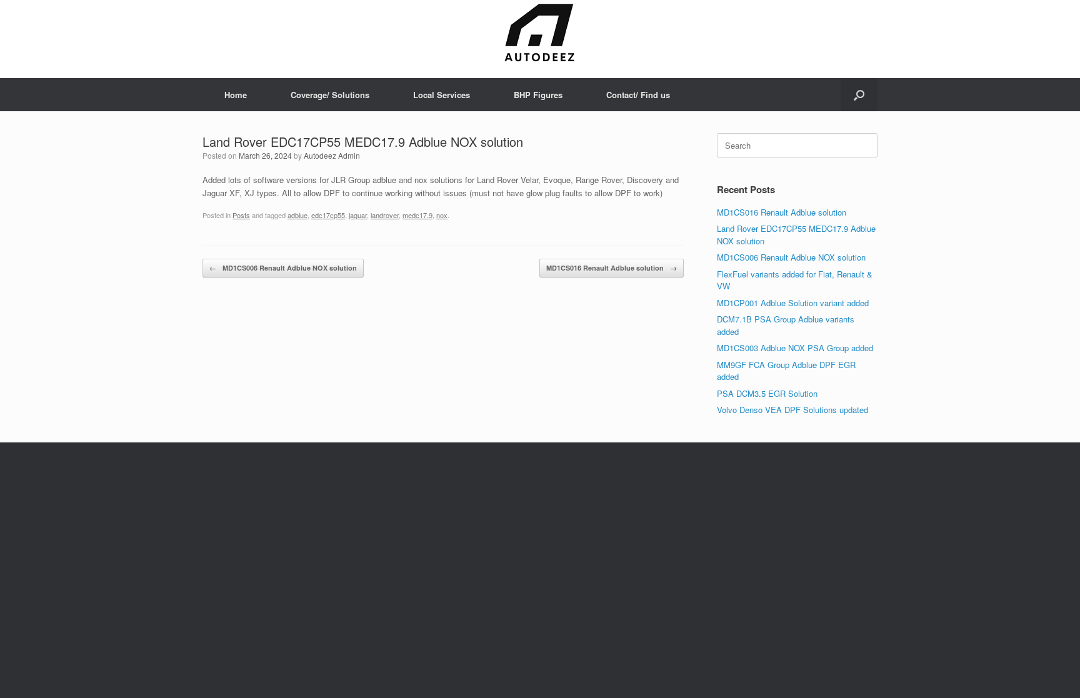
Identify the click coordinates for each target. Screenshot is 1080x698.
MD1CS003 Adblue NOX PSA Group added (795, 348)
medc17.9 (417, 215)
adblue (298, 215)
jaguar (358, 215)
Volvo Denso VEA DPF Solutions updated (792, 410)
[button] (859, 94)
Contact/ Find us (638, 95)
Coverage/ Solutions (330, 95)
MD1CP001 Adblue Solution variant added (793, 303)
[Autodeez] (540, 33)
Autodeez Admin (332, 155)
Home (235, 95)
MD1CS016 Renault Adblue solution (611, 267)
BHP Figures (538, 95)
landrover (385, 215)
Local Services (441, 95)
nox (442, 215)
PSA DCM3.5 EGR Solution (767, 393)
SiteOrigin (556, 482)
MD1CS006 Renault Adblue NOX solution (283, 267)
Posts (241, 215)
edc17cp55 (328, 215)
